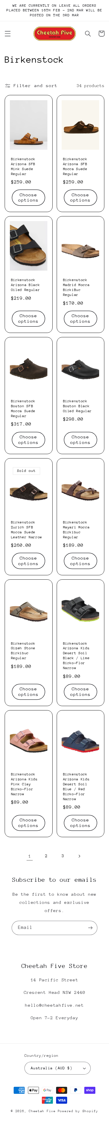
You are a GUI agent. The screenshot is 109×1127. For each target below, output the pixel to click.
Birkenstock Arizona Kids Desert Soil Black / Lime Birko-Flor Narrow (76, 655)
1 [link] (29, 855)
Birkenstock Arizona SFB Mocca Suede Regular (75, 166)
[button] (7, 33)
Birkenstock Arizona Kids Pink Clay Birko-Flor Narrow (24, 784)
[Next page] (79, 856)
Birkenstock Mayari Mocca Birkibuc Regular (76, 529)
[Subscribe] (90, 928)
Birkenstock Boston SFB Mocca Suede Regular (23, 408)
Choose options (28, 197)
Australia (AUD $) (51, 1068)
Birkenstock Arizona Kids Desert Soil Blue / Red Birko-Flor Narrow (76, 786)
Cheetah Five (42, 1111)
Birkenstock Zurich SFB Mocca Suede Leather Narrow (26, 529)
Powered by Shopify (78, 1111)
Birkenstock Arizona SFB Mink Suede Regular (23, 166)
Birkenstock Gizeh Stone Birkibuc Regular (23, 650)
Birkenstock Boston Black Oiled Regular (77, 406)
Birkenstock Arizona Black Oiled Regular (25, 285)
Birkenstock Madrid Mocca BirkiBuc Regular (76, 287)
